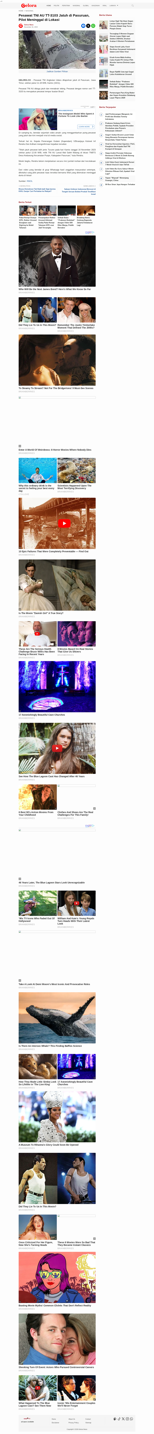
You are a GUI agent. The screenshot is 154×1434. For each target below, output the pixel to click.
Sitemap (88, 1423)
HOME (49, 5)
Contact (88, 1419)
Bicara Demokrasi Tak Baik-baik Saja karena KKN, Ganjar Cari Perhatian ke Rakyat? (37, 190)
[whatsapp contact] (131, 1420)
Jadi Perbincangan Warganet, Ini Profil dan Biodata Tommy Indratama (118, 116)
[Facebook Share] (83, 26)
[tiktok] (119, 1420)
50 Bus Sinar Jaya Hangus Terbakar (120, 184)
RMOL (30, 181)
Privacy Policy (74, 1423)
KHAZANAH (96, 5)
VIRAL (105, 5)
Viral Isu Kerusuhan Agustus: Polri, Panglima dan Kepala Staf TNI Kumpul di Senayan (120, 146)
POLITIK (56, 5)
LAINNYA (113, 5)
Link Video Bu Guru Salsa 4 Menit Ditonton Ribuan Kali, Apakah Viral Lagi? (119, 171)
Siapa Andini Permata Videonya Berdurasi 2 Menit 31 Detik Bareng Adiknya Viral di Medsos (119, 155)
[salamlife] (115, 1420)
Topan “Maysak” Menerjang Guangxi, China (117, 179)
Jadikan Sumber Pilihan (57, 71)
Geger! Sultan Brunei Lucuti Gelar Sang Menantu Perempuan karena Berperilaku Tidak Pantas (119, 137)
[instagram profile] (127, 1420)
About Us (72, 1419)
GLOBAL (86, 5)
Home (54, 1419)
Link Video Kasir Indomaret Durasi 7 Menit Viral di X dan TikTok (119, 163)
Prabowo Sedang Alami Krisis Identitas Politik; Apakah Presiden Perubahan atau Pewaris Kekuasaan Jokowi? (119, 127)
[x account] (123, 1420)
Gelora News (83, 1429)
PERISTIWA (66, 5)
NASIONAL (76, 5)
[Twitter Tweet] (88, 26)
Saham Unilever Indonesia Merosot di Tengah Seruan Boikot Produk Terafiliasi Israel (79, 191)
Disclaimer (55, 1423)
